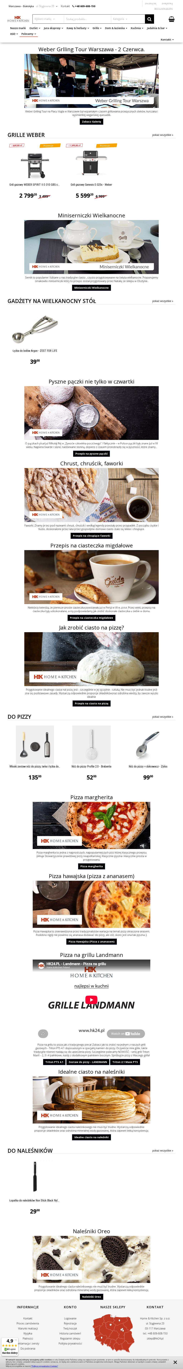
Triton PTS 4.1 (57, 1048)
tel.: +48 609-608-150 (155, 1333)
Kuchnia (136, 28)
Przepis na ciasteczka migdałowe (91, 545)
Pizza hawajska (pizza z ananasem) (91, 876)
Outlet (33, 28)
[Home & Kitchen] (18, 18)
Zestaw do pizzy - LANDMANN (88, 1062)
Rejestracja (70, 1323)
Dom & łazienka (115, 28)
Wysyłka (27, 1333)
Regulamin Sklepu (163, 9)
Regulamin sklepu (70, 1338)
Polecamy (27, 33)
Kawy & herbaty (77, 28)
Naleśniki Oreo (91, 1231)
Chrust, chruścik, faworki (91, 463)
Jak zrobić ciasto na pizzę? (91, 627)
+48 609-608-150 (85, 6)
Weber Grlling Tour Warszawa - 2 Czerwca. (91, 49)
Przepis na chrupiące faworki (91, 535)
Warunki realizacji (28, 1328)
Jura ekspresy (52, 28)
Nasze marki (18, 28)
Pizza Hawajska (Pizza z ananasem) (92, 941)
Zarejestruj (167, 3)
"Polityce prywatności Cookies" (44, 1366)
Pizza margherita (91, 797)
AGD (13, 33)
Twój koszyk (70, 1328)
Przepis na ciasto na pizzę (91, 703)
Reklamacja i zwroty (28, 1343)
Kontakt (166, 39)
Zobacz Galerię (91, 121)
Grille (96, 28)
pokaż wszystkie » (162, 135)
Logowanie (70, 1318)
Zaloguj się (150, 3)
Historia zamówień (70, 1333)
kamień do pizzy (105, 1048)
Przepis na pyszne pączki (91, 453)
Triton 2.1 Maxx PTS (125, 1062)
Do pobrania (28, 1348)
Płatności (28, 1338)
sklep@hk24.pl (155, 1338)
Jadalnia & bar (156, 28)
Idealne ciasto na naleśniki (91, 1071)
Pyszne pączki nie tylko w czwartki (91, 381)
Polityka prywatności (70, 1343)
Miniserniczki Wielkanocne (91, 215)
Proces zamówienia (28, 1323)
